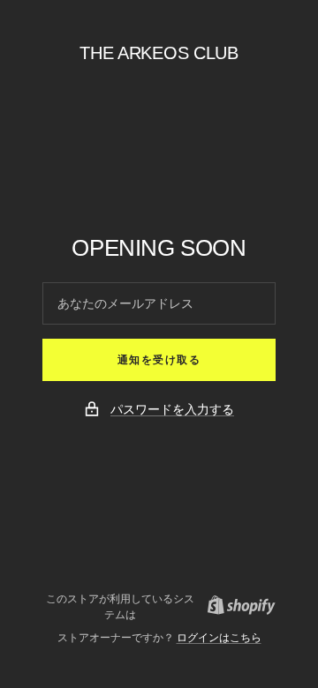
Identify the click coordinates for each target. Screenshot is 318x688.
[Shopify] (236, 607)
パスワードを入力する (172, 409)
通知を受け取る (159, 360)
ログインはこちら (219, 638)
